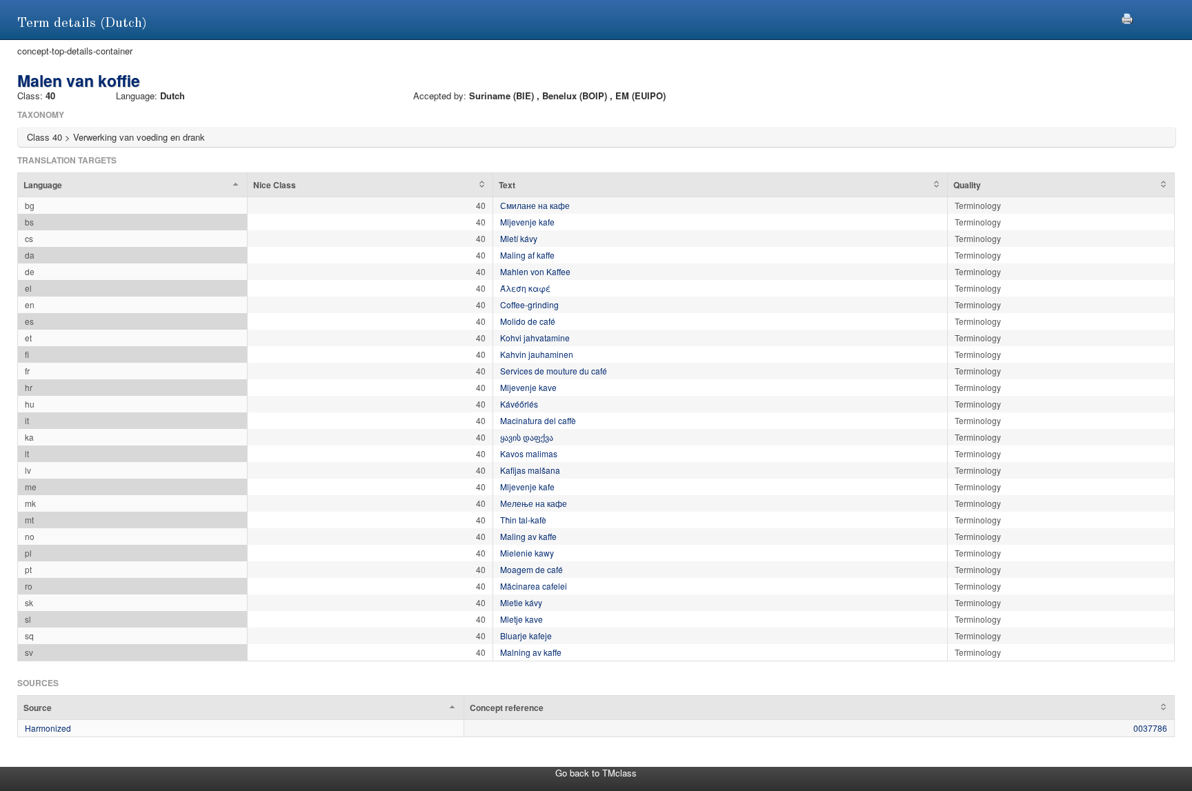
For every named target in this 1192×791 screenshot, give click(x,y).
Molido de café (527, 321)
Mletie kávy (521, 602)
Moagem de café (531, 569)
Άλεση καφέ (525, 288)
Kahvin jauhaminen (536, 354)
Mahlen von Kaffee (535, 271)
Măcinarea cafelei (533, 586)
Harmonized (48, 728)
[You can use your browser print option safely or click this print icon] (1127, 16)
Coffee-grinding (529, 304)
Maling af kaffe (527, 255)
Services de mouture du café (553, 371)
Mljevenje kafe (527, 222)
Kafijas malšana (530, 470)
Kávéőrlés (519, 404)
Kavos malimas (528, 453)
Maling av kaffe (528, 536)
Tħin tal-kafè (523, 519)
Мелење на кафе (533, 503)
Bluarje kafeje (526, 635)
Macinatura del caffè (538, 420)
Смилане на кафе (535, 205)
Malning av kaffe (531, 652)
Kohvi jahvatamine (535, 337)
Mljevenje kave (528, 387)
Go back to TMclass (596, 772)
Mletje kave (521, 619)
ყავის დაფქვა (526, 437)
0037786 (1150, 728)
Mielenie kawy (527, 553)
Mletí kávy (518, 238)
